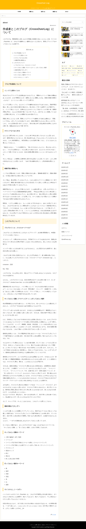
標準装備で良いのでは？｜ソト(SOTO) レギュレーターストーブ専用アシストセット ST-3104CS (72, 103)
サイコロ (72, 137)
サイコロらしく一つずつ (21, 77)
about (43, 524)
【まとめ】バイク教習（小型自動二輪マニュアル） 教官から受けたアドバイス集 (72, 95)
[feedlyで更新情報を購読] (73, 155)
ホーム (32, 524)
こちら (71, 152)
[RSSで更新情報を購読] (75, 155)
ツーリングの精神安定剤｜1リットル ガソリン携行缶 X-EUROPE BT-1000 (72, 115)
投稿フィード (66, 232)
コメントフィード (67, 235)
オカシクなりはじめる (21, 58)
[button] (82, 22)
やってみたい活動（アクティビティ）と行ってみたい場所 (31, 67)
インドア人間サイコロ (21, 55)
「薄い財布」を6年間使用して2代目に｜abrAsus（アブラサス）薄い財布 (72, 110)
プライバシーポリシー (50, 524)
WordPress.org (66, 239)
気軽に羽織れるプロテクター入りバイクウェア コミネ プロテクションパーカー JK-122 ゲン (72, 87)
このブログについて (19, 62)
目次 (27, 49)
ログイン (64, 228)
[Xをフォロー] (70, 155)
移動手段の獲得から (20, 60)
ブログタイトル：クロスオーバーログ (25, 65)
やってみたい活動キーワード (23, 72)
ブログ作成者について (20, 53)
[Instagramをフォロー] (71, 155)
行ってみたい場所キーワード (23, 75)
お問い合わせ (38, 524)
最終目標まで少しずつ (21, 70)
